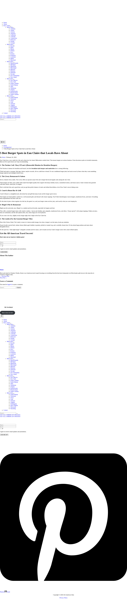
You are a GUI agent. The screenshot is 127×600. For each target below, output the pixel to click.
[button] (63, 116)
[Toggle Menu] (13, 27)
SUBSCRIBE (4, 252)
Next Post (3, 278)
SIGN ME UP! (4, 434)
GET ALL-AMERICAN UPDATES (10, 117)
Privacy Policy (63, 598)
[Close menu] (1, 316)
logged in (9, 284)
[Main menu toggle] (3, 142)
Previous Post (4, 276)
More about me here (7, 312)
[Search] (17, 413)
